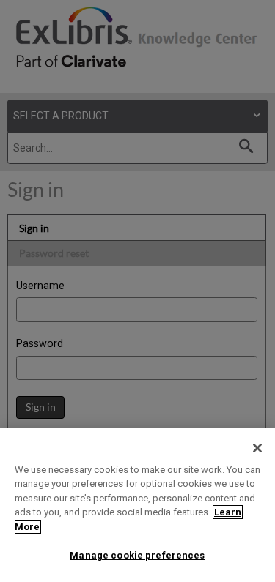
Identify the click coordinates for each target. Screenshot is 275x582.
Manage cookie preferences (137, 555)
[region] (137, 505)
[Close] (257, 448)
